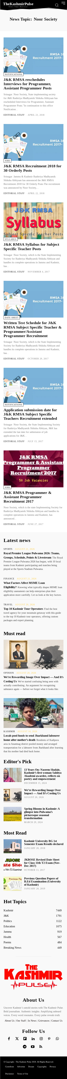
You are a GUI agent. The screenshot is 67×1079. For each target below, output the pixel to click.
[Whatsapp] (57, 1038)
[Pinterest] (49, 1038)
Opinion (9, 673)
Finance (9, 579)
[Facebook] (8, 1038)
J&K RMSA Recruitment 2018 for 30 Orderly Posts (32, 168)
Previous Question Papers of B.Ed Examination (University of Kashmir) (42, 881)
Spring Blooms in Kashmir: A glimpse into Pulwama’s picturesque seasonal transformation (42, 813)
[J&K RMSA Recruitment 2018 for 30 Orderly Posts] (33, 142)
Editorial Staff (14, 115)
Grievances (43, 1020)
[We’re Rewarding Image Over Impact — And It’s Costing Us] (33, 655)
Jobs (7, 161)
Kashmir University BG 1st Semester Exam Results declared (43, 842)
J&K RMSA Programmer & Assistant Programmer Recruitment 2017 (27, 496)
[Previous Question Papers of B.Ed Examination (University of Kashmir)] (13, 884)
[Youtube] (32, 1046)
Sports (8, 549)
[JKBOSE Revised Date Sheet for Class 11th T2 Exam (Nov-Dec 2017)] (13, 865)
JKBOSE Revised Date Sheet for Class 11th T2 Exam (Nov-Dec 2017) (42, 862)
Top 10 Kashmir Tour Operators (23, 608)
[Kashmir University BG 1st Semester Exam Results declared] (13, 846)
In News (32, 1020)
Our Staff (21, 1020)
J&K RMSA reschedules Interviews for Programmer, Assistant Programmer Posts (28, 83)
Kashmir (9, 731)
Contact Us (56, 1020)
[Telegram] (24, 1046)
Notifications (13, 74)
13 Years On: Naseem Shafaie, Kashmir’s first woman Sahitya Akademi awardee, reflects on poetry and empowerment (42, 774)
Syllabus (10, 239)
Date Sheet (12, 317)
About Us (10, 1020)
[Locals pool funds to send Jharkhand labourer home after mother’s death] (33, 713)
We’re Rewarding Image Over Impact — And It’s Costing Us (42, 792)
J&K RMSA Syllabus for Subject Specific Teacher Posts (31, 246)
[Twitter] (17, 1038)
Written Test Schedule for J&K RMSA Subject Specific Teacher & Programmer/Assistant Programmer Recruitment (33, 329)
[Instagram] (41, 1038)
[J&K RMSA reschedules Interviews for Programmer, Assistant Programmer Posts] (33, 55)
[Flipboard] (25, 1038)
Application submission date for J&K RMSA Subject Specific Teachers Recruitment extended (30, 414)
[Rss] (40, 1046)
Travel (8, 605)
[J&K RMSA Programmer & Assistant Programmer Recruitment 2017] (33, 468)
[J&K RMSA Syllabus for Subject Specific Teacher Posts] (33, 220)
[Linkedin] (33, 1038)
